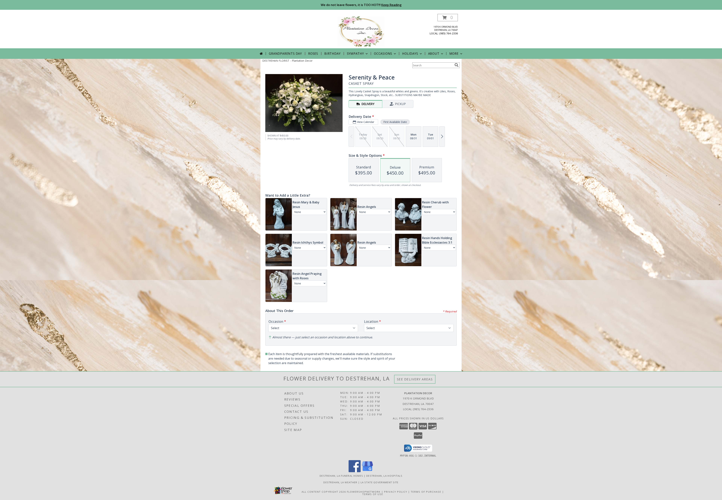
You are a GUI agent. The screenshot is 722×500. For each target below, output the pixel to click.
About (433, 54)
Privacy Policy (395, 491)
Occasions (383, 54)
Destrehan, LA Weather (340, 482)
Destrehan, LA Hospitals (384, 475)
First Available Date (395, 122)
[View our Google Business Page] (367, 471)
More (454, 54)
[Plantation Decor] (361, 31)
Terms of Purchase (426, 491)
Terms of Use (372, 494)
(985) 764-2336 (448, 33)
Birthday (332, 54)
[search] (457, 65)
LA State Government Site (380, 482)
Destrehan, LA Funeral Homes (341, 475)
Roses (313, 54)
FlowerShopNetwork (364, 491)
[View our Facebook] (355, 471)
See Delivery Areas (415, 379)
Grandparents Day (285, 54)
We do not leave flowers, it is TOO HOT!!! (361, 5)
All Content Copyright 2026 (324, 491)
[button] (448, 17)
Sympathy (355, 54)
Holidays (410, 54)
